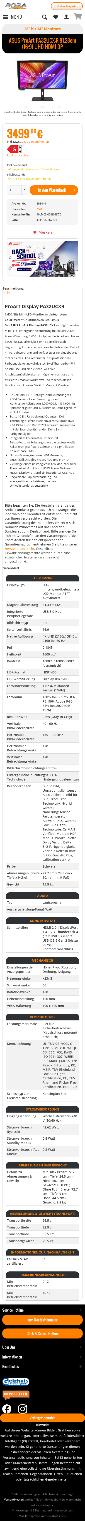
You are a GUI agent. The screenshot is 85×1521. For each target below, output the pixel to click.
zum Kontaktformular (42, 1320)
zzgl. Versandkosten (35, 142)
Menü (16, 17)
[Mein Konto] (66, 17)
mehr (6, 292)
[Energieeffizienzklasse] (28, 149)
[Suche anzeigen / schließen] (44, 17)
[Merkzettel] (55, 17)
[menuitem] (12, 17)
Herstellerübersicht (19, 548)
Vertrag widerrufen (43, 1418)
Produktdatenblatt (18, 155)
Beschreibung (13, 288)
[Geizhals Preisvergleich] (42, 1381)
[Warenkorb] (77, 17)
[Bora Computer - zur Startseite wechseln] (16, 6)
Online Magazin (66, 6)
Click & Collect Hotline (42, 1333)
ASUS (40, 209)
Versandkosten (14, 1499)
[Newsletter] (42, 1395)
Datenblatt (10, 568)
